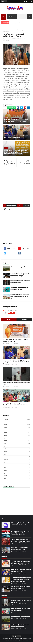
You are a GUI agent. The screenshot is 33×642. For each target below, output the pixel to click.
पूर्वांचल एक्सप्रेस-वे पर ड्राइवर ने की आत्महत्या (19, 267)
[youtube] (29, 1)
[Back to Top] (20, 636)
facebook (26, 205)
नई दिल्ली (5, 427)
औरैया (5, 464)
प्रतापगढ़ (5, 446)
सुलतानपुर (5, 424)
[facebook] (24, 1)
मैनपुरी (5, 478)
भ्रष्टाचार (5, 475)
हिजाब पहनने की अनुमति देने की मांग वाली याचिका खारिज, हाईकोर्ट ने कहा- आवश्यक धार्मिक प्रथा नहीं (19, 296)
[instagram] (31, 1)
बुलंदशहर (5, 473)
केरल (5, 467)
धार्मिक (5, 443)
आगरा (5, 462)
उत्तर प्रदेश (6, 117)
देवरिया (5, 454)
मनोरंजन (5, 456)
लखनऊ (7, 40)
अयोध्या (5, 451)
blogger (20, 205)
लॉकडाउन (5, 435)
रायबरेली (5, 432)
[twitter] (27, 1)
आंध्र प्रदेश (6, 459)
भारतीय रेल (6, 448)
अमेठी (5, 430)
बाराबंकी (5, 470)
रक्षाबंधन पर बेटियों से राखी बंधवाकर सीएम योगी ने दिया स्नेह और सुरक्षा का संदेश (16, 137)
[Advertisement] (16, 185)
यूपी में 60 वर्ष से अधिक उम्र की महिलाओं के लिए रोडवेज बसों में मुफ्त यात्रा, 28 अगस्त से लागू (16, 120)
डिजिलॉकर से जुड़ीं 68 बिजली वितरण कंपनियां (20, 523)
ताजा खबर (8, 319)
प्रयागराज (5, 438)
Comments (24, 319)
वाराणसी (5, 440)
